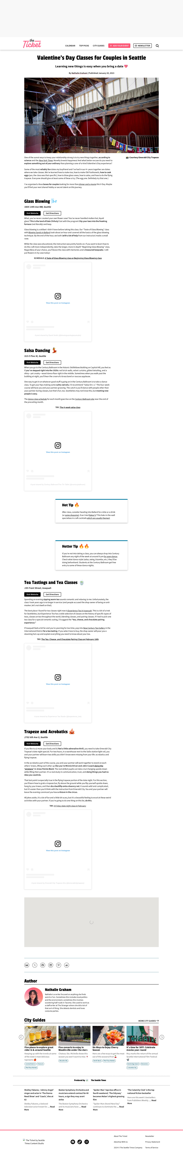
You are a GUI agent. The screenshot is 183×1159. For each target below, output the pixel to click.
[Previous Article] (21, 1037)
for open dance (110, 556)
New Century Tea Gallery (94, 628)
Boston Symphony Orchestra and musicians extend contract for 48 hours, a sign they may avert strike (74, 1094)
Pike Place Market (31, 1068)
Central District (30, 1064)
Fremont (40, 1064)
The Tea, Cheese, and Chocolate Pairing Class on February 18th (70, 639)
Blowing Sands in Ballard (39, 232)
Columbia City (132, 1068)
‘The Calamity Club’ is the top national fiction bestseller (140, 1091)
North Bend (97, 1061)
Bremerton (144, 1064)
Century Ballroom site (84, 399)
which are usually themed (98, 518)
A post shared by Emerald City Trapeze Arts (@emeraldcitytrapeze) (57, 883)
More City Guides (147, 1020)
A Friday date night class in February (70, 805)
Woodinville (63, 1061)
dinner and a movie (87, 184)
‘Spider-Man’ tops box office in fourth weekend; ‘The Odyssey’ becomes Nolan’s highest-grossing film (108, 1094)
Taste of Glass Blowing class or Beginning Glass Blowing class (74, 258)
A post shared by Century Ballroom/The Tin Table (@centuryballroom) (57, 484)
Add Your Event (121, 45)
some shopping (72, 515)
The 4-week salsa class (70, 407)
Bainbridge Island (133, 1064)
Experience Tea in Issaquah (79, 610)
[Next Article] (162, 1037)
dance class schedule (37, 399)
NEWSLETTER (144, 45)
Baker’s (92, 515)
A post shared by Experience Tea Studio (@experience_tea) (57, 716)
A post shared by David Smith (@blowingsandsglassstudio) (58, 335)
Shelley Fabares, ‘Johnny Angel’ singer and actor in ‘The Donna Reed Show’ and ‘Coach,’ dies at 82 (39, 1094)
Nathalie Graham (79, 73)
